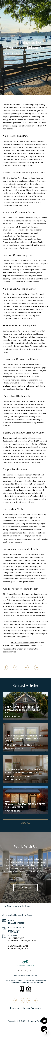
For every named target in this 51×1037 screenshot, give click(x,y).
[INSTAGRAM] (22, 1000)
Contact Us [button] (25, 888)
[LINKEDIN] (28, 1000)
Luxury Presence (32, 1008)
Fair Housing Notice (25, 971)
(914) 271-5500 (14, 930)
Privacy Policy (35, 1021)
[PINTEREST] (35, 1000)
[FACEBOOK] (16, 1000)
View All (25, 823)
